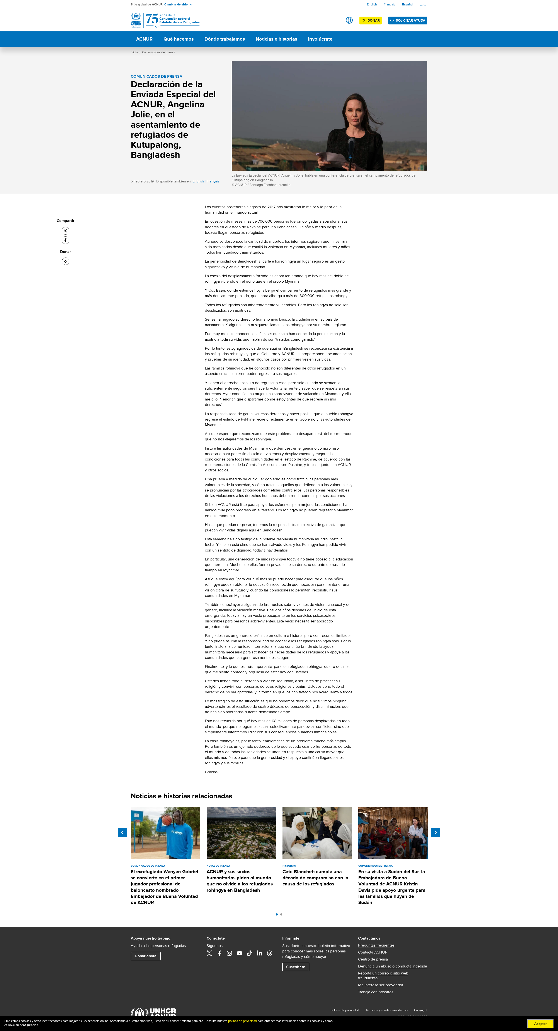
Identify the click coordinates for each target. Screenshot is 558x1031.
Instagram (229, 953)
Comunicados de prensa (158, 52)
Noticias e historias (276, 39)
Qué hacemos (178, 39)
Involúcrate (320, 39)
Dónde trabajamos (224, 39)
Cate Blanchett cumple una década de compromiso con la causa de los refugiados (315, 878)
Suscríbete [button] (295, 967)
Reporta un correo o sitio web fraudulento (383, 975)
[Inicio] (161, 20)
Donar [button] (373, 20)
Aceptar (540, 1024)
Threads (269, 953)
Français (389, 4)
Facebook (219, 953)
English (372, 4)
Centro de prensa (373, 959)
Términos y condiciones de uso (387, 1010)
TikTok (249, 953)
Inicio (134, 52)
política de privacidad (242, 1021)
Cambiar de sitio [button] (176, 4)
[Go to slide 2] (282, 915)
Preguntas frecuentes (376, 945)
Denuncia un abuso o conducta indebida (392, 966)
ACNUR (144, 39)
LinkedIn (259, 953)
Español (407, 4)
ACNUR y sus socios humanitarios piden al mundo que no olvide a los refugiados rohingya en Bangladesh (240, 881)
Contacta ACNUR (372, 952)
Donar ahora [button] (146, 956)
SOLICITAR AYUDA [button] (410, 20)
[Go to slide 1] (278, 915)
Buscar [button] (335, 20)
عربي (423, 4)
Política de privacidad (345, 1010)
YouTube (239, 953)
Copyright (420, 1010)
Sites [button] (349, 20)
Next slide (435, 832)
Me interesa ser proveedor (380, 985)
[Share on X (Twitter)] (65, 231)
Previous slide (122, 832)
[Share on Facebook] (65, 240)
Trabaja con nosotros (375, 992)
